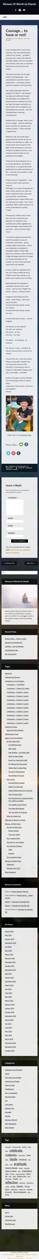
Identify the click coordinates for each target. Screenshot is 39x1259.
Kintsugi (12, 1174)
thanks (15, 469)
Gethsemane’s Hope (11, 734)
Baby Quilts (12, 749)
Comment (13, 498)
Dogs (29, 1155)
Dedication (10, 864)
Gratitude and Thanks (12, 1081)
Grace (10, 1164)
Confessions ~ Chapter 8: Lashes (17, 719)
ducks (6, 1159)
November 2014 (10, 1047)
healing (21, 1168)
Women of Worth (11, 1120)
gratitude (20, 1164)
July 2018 (8, 947)
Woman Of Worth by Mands (19, 4)
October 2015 (9, 1012)
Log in (7, 1212)
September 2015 (10, 1016)
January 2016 (9, 1008)
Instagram (19, 10)
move (28, 1176)
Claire (10, 849)
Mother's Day (9, 1108)
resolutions (22, 1183)
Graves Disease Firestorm (19, 891)
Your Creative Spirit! (13, 838)
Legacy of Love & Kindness (14, 738)
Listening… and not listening (14, 646)
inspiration (27, 1171)
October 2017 (9, 966)
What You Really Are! (14, 816)
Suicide (7, 1186)
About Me (8, 673)
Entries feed (9, 1216)
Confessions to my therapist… (15, 681)
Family (7, 1074)
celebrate (21, 467)
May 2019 (8, 935)
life (6, 1176)
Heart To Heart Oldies (15, 756)
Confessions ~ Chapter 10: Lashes (18, 688)
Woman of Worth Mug (12, 824)
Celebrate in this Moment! (17, 466)
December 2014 (10, 1043)
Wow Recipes (9, 1128)
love (14, 1176)
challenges (28, 467)
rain (20, 1179)
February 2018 (10, 958)
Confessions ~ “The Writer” (16, 684)
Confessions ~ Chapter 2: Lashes (17, 696)
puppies (15, 1179)
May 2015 (8, 1031)
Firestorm (23, 1159)
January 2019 (9, 939)
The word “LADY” (14, 835)
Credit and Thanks (11, 727)
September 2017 (10, 970)
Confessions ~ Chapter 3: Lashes (17, 700)
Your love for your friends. (15, 842)
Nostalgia (8, 1112)
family (13, 1159)
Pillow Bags (8, 1179)
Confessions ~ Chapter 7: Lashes (17, 715)
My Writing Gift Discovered (17, 764)
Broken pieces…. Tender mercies (15, 639)
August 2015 (9, 1020)
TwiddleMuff (14, 1189)
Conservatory (21, 1155)
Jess (6, 1174)
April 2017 (8, 974)
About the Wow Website (15, 730)
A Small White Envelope (16, 783)
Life (6, 1101)
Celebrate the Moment (12, 677)
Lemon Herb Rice (20, 1174)
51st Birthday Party (14, 745)
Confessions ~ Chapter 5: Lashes (17, 708)
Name (11, 518)
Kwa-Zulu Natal (10, 1097)
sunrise (13, 1186)
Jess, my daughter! (11, 1093)
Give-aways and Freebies (13, 1078)
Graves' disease (11, 1168)
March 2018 (9, 954)
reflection (9, 469)
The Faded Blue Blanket (16, 808)
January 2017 (9, 977)
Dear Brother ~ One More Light (18, 752)
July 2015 (8, 1024)
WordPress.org (10, 1224)
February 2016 (10, 1004)
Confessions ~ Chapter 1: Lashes (17, 692)
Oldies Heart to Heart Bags (17, 768)
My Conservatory (10, 654)
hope (19, 1171)
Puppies (7, 1116)
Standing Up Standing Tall (13, 642)
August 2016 (9, 985)
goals (6, 1164)
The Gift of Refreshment (16, 772)
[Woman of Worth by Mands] (19, 596)
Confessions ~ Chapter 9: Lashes (17, 723)
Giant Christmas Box (15, 794)
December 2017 (10, 962)
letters (28, 1174)
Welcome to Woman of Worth (15, 820)
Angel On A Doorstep (15, 787)
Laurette (11, 853)
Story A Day (11, 779)
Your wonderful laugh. (14, 857)
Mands (8, 40)
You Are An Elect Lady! (14, 827)
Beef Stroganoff (16, 1147)
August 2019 (9, 931)
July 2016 (8, 989)
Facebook (15, 10)
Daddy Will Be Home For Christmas (20, 790)
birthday (24, 1147)
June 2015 (8, 1028)
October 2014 (9, 1051)
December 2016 (10, 981)
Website (11, 533)
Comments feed (10, 1220)
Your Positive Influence (14, 846)
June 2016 (8, 993)
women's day (22, 1189)
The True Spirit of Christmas (17, 812)
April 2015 (8, 1035)
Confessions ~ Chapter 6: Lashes (17, 711)
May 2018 (8, 951)
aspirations (8, 1147)
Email (24, 10)
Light (10, 1176)
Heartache (26, 1168)
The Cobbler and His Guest (17, 805)
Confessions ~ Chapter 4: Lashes (17, 704)
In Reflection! (9, 1089)
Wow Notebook (10, 872)
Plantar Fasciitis (13, 831)
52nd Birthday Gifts (11, 650)
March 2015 (9, 1039)
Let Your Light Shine (13, 741)
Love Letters (9, 1104)
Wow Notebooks (10, 1124)
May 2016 (8, 997)
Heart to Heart (10, 1085)
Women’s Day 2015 (13, 868)
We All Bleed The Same (16, 776)
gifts (29, 1159)
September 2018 (10, 943)
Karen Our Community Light (17, 760)
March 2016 (9, 1001)
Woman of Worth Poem (13, 861)
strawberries (30, 1183)
